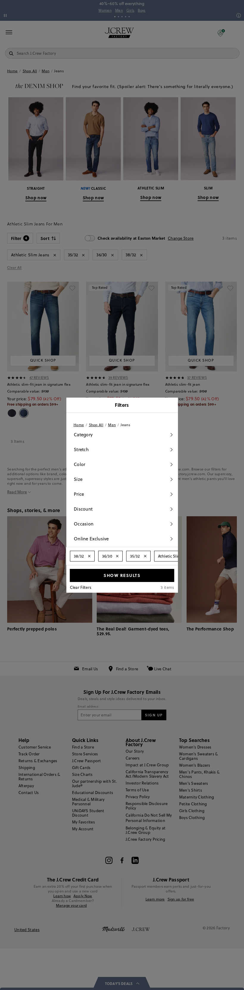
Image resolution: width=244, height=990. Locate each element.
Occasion (83, 524)
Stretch (81, 449)
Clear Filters (81, 587)
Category (83, 435)
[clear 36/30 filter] (117, 556)
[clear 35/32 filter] (145, 556)
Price (79, 494)
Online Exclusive (91, 539)
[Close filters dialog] (171, 405)
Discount (83, 509)
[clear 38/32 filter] (89, 556)
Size (78, 479)
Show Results (122, 575)
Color (79, 464)
